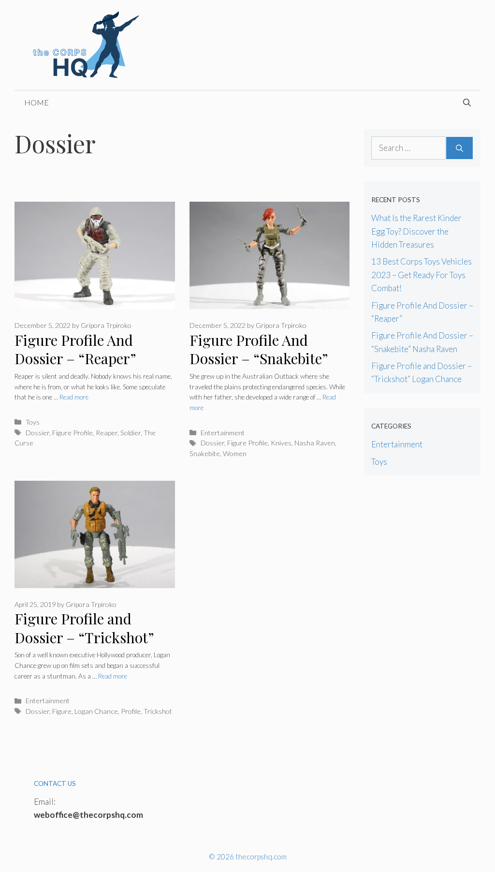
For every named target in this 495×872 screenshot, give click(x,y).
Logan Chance (96, 711)
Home (36, 102)
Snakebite (204, 453)
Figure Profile (72, 433)
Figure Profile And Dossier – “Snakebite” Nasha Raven (258, 358)
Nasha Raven (314, 443)
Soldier (130, 433)
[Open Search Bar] (466, 102)
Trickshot (158, 711)
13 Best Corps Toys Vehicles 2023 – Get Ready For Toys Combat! (421, 274)
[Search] (459, 148)
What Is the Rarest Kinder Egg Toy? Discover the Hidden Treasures (416, 231)
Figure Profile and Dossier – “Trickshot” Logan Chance (84, 637)
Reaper (106, 433)
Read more (73, 397)
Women (235, 453)
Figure (62, 711)
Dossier (37, 433)
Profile (131, 711)
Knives (281, 443)
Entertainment (223, 433)
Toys (33, 422)
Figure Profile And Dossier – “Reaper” (75, 349)
